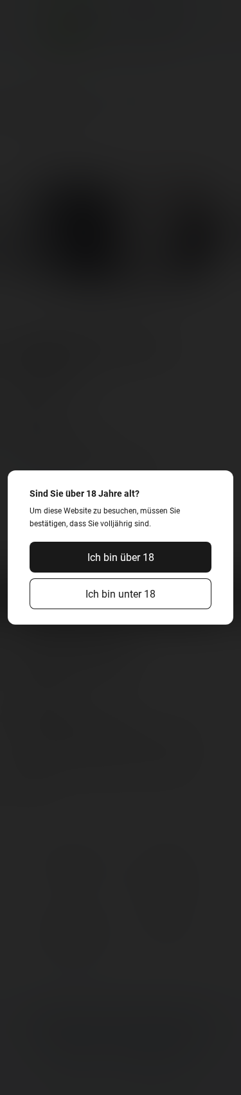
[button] (121, 557)
